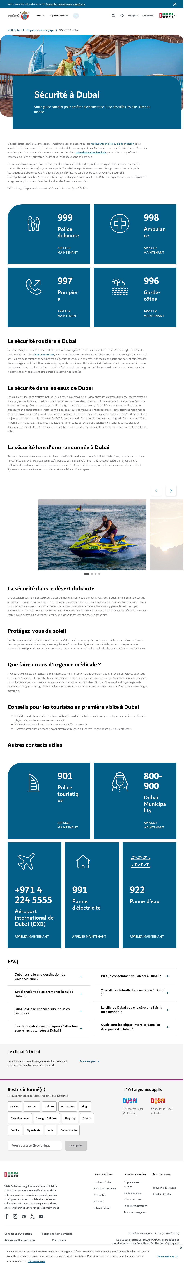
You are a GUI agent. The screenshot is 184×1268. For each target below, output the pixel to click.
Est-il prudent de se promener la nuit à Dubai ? (44, 1003)
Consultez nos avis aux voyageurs (65, 4)
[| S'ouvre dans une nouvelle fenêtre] (15, 1226)
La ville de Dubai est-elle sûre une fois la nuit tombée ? (130, 1019)
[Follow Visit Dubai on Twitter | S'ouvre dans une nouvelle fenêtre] (32, 1226)
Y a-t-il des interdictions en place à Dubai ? (131, 1002)
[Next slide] (154, 495)
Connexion (145, 16)
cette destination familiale (95, 151)
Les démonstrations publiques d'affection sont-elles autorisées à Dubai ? (46, 1038)
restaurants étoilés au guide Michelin (112, 142)
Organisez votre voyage (40, 30)
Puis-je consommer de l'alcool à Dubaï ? (130, 986)
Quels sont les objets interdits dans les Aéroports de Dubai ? (129, 1036)
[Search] (111, 16)
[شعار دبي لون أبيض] (11, 1185)
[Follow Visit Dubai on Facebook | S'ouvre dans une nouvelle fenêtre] (6, 1226)
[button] (165, 1256)
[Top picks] (119, 16)
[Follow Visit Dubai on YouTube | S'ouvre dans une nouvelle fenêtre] (41, 1226)
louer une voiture (44, 359)
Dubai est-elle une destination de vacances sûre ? (40, 986)
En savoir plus (86, 1070)
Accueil (40, 16)
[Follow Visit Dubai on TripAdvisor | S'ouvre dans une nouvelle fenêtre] (24, 1226)
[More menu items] (76, 16)
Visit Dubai (14, 30)
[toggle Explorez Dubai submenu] (67, 15)
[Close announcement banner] (172, 4)
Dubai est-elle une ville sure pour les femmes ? (42, 1021)
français (130, 16)
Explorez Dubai (57, 16)
